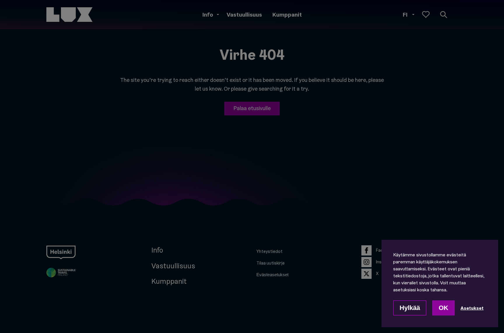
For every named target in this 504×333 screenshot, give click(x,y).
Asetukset (472, 308)
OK (443, 307)
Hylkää (410, 307)
